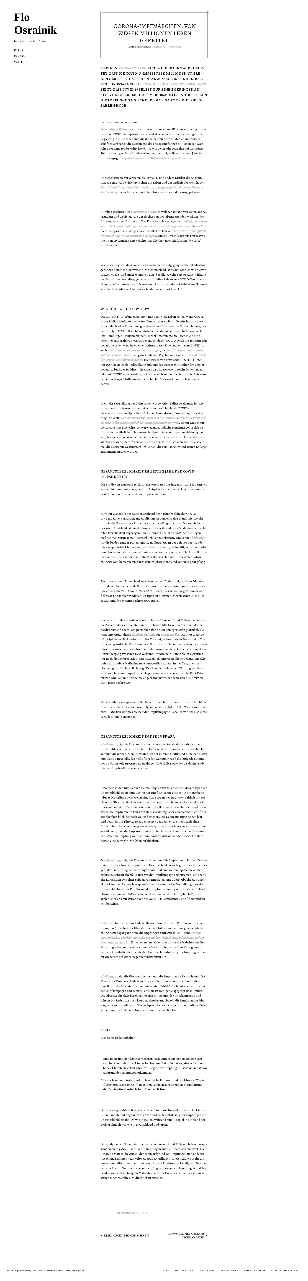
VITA (166, 1270)
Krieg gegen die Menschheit (126, 1235)
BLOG (18, 50)
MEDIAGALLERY (184, 1270)
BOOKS (19, 56)
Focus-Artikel (132, 68)
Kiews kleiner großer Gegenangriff (186, 1235)
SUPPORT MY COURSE (132, 1213)
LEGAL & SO (207, 1270)
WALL (18, 62)
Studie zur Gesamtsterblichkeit (176, 84)
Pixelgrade (78, 1270)
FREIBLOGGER (229, 1270)
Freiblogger (160, 47)
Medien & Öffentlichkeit (139, 47)
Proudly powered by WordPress (26, 1270)
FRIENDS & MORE (255, 1270)
